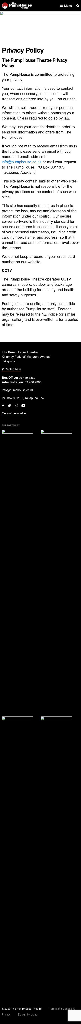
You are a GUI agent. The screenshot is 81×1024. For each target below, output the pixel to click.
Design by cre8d (27, 1014)
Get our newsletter (14, 413)
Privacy (6, 1014)
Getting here (13, 369)
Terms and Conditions (62, 1008)
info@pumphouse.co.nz (21, 161)
